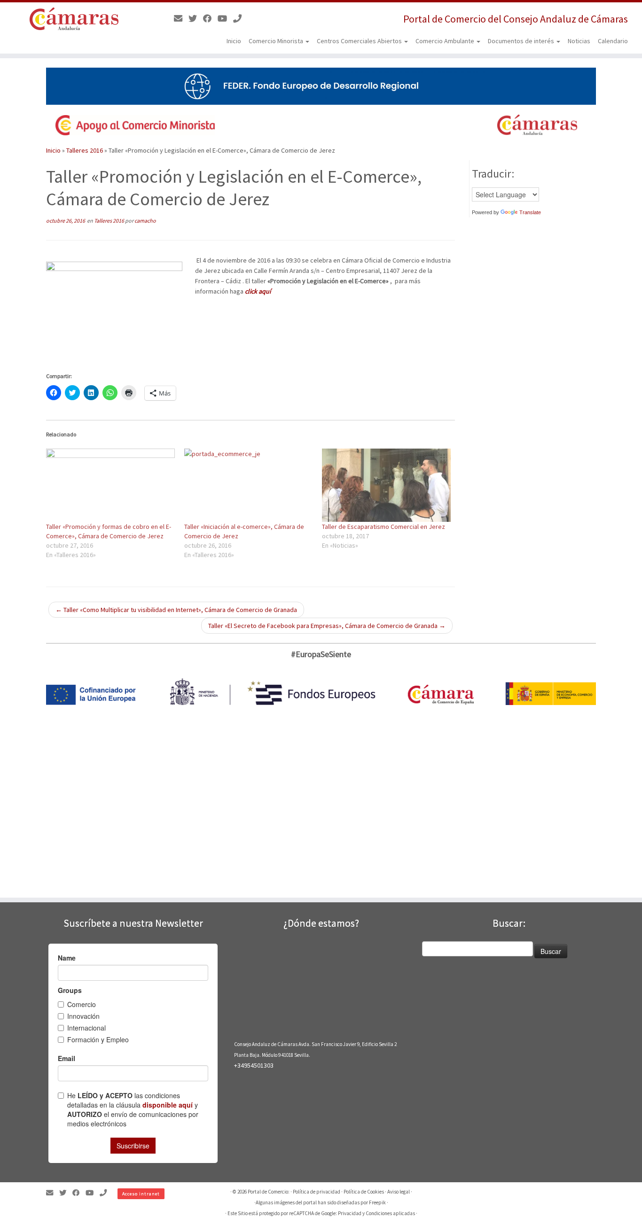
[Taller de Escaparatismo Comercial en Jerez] (386, 485)
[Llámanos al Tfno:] (240, 18)
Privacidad (349, 1213)
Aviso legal (398, 1191)
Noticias (579, 41)
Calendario (613, 41)
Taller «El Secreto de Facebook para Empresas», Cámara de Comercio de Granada (327, 625)
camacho (145, 220)
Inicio (234, 41)
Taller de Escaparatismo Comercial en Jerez (383, 526)
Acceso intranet (141, 1194)
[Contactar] (181, 18)
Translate (530, 212)
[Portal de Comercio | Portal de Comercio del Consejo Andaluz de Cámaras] (74, 19)
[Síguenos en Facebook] (210, 18)
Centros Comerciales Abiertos (360, 41)
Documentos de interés (522, 41)
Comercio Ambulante (445, 41)
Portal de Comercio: (269, 1191)
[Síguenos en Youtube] (225, 18)
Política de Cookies (364, 1191)
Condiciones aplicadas (390, 1213)
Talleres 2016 (84, 150)
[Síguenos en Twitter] (195, 18)
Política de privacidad (316, 1191)
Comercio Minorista (277, 41)
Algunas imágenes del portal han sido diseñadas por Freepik (321, 1202)
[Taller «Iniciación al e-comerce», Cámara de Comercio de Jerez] (248, 485)
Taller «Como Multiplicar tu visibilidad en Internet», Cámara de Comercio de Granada (176, 609)
